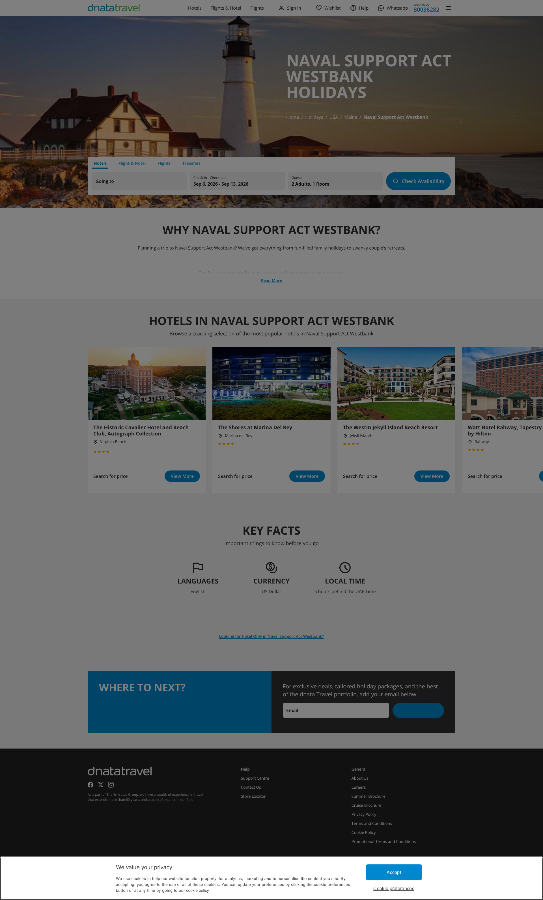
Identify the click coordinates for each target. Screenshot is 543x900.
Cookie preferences (393, 888)
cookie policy (197, 890)
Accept (394, 872)
